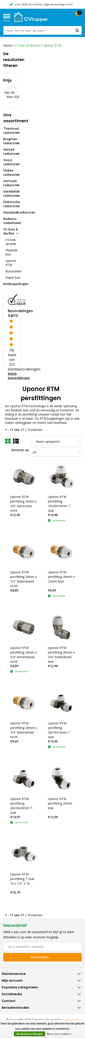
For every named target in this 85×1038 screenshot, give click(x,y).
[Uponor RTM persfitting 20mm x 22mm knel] (61, 552)
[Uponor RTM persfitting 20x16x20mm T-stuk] (23, 778)
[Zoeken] (77, 30)
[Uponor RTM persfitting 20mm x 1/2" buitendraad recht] (23, 552)
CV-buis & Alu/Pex (27, 45)
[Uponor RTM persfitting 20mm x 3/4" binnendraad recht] (23, 627)
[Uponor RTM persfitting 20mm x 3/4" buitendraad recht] (23, 703)
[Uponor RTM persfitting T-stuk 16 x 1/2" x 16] (23, 854)
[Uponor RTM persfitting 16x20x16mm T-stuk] (61, 476)
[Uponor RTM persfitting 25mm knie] (61, 778)
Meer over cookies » (59, 1034)
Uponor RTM (52, 45)
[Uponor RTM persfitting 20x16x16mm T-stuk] (61, 703)
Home (7, 45)
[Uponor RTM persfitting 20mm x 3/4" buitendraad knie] (61, 627)
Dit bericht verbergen (29, 1034)
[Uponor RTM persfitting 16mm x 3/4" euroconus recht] (23, 476)
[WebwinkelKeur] (17, 299)
